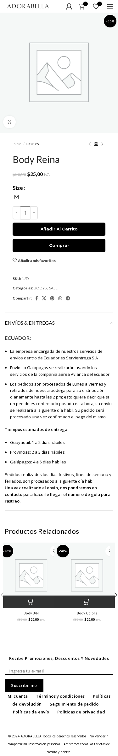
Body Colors (87, 613)
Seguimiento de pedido (74, 704)
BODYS (32, 144)
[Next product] (102, 144)
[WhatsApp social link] (60, 298)
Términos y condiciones (60, 696)
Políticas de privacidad (81, 712)
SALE (53, 288)
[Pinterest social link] (52, 298)
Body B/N (31, 613)
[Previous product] (90, 144)
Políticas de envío (31, 712)
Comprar (59, 245)
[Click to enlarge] (9, 122)
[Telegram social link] (68, 298)
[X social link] (44, 298)
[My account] (69, 6)
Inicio (17, 144)
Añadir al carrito (59, 228)
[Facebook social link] (36, 298)
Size (18, 187)
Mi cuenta (18, 696)
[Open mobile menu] (110, 6)
